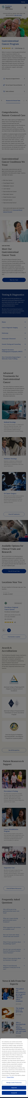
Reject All (14, 1087)
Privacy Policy (10, 1077)
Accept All (14, 1092)
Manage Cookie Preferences (14, 1082)
